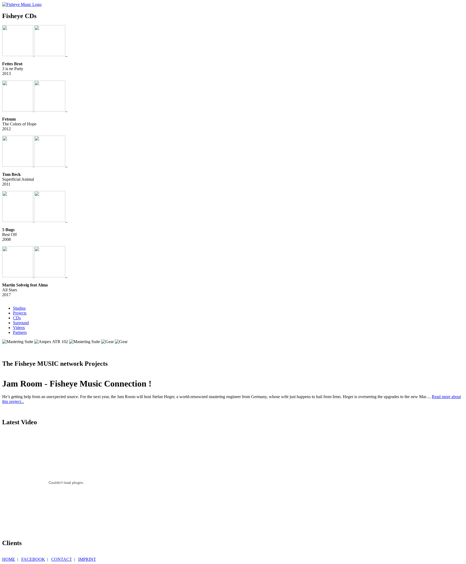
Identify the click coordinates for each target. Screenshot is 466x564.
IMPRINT (87, 559)
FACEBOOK (33, 559)
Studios (19, 308)
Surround (21, 322)
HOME (8, 559)
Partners (20, 332)
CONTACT (61, 559)
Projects (19, 313)
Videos (19, 327)
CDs (17, 318)
